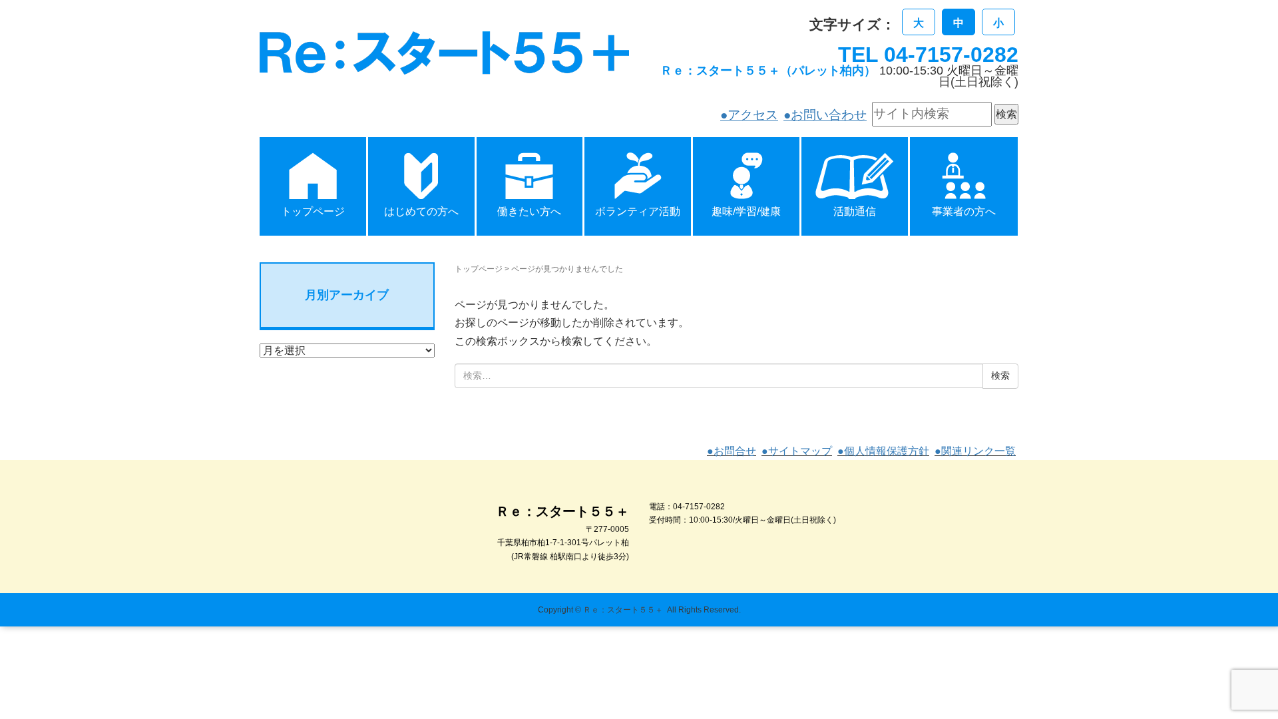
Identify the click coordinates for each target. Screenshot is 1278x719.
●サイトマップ (796, 451)
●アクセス (749, 115)
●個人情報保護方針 (883, 451)
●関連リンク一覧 (975, 451)
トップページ (479, 269)
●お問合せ (731, 451)
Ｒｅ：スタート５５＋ (623, 609)
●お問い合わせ (825, 115)
